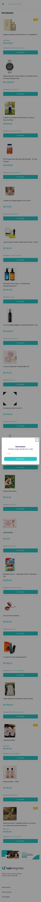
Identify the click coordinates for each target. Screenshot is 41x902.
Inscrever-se (20, 459)
